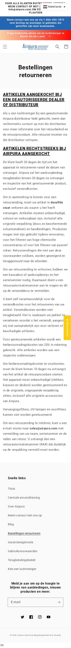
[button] (5, 46)
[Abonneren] (58, 602)
